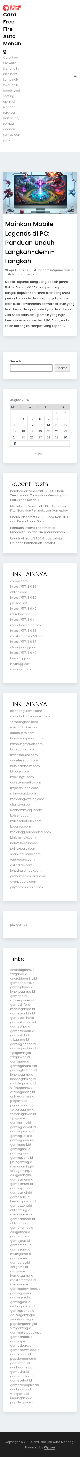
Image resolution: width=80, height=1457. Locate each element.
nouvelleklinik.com (23, 843)
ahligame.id (19, 1267)
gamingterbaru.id (23, 1070)
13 (40, 425)
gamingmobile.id (23, 1048)
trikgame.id (18, 974)
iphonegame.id (21, 1074)
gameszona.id (21, 1205)
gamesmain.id (21, 1192)
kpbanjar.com (20, 826)
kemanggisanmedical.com (30, 832)
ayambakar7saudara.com (30, 716)
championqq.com (23, 647)
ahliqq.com (18, 592)
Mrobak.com (19, 771)
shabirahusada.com (25, 854)
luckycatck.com (22, 749)
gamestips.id (20, 1026)
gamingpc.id (19, 1061)
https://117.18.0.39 (23, 597)
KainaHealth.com (23, 848)
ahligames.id (20, 1223)
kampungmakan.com (26, 744)
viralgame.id (19, 1394)
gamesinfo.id (20, 1004)
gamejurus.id (20, 1240)
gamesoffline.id (22, 1017)
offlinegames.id (22, 1000)
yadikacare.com (22, 859)
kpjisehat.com (21, 815)
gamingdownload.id (25, 1288)
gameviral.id (19, 1371)
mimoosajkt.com (23, 793)
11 (23, 425)
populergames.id (23, 1358)
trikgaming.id (20, 1057)
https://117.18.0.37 (23, 641)
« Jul (38, 453)
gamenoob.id (20, 1354)
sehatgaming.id (22, 1319)
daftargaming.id (22, 1315)
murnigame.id (20, 1254)
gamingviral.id (20, 1297)
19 (31, 431)
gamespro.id (20, 1341)
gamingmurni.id (22, 1131)
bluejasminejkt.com (25, 766)
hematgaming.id (23, 1201)
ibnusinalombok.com (26, 870)
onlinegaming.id (22, 1096)
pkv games (18, 924)
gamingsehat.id (22, 1310)
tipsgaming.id (20, 1053)
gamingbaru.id (21, 1293)
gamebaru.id (20, 1363)
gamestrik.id (19, 1035)
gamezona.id (20, 1249)
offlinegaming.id (22, 1092)
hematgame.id (21, 1275)
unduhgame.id (21, 1398)
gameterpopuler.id (24, 1385)
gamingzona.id (21, 1157)
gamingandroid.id (23, 1066)
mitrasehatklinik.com (26, 821)
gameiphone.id (21, 987)
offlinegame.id (21, 1087)
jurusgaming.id (21, 1162)
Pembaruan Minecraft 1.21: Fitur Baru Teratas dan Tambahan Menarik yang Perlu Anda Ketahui (38, 495)
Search (15, 361)
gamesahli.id (20, 1197)
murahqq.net (20, 614)
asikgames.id (20, 1232)
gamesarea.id (21, 1258)
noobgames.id (21, 1367)
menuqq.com (20, 669)
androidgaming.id (23, 978)
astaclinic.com (21, 865)
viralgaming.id (20, 1328)
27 (40, 437)
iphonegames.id (22, 991)
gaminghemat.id (23, 1127)
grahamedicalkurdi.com (28, 876)
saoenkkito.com (22, 733)
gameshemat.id (22, 1219)
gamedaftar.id (21, 1376)
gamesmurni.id (21, 1184)
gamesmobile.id (22, 1013)
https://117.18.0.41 (23, 619)
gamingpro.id (20, 1302)
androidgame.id (22, 970)
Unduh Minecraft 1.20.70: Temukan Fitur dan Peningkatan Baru (39, 519)
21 (48, 431)
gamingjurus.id (21, 1136)
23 (65, 431)
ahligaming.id (20, 1210)
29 (56, 437)
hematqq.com (21, 658)
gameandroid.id (22, 983)
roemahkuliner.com (24, 727)
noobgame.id (20, 1389)
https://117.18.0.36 (23, 586)
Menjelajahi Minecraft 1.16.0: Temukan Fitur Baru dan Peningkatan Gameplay (39, 508)
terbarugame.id (22, 1109)
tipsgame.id (19, 1118)
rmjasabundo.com (24, 788)
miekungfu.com (22, 777)
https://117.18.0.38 (23, 630)
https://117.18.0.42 (23, 608)
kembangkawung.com (27, 799)
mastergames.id (23, 1280)
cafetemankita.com (25, 782)
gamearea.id (20, 1262)
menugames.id (21, 1214)
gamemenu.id (21, 1245)
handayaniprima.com (26, 738)
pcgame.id (18, 1101)
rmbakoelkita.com (24, 755)
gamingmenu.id (22, 1140)
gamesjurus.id (20, 1188)
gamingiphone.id (23, 1044)
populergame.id (22, 1402)
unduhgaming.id (22, 1306)
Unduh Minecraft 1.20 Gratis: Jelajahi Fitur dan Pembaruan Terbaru (37, 540)
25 (23, 437)
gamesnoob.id (21, 1337)
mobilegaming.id (23, 1083)
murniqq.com (20, 663)
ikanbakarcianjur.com (26, 810)
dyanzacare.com (23, 881)
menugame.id (21, 1284)
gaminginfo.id (20, 1122)
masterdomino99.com (27, 636)
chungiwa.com (21, 804)
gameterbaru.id (22, 1031)
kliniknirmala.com (23, 837)
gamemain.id (20, 1236)
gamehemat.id (21, 1227)
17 (14, 431)
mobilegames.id (22, 1009)
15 (56, 425)
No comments (22, 274)
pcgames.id (19, 1105)
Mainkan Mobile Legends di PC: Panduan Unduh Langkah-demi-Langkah (30, 242)
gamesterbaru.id (23, 1022)
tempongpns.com (24, 722)
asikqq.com (19, 581)
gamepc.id (18, 996)
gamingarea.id (21, 1153)
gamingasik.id (20, 1144)
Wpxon (49, 1447)
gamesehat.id (21, 1380)
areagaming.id (21, 1170)
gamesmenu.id (21, 1179)
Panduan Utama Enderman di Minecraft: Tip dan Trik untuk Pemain (37, 530)
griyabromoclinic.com (26, 887)
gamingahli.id (20, 1149)
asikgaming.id (20, 1175)
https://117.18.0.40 (23, 652)
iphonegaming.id (23, 1079)
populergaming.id (23, 1324)
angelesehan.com (24, 760)
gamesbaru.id (20, 1345)
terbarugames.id (23, 1114)
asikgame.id (19, 1271)
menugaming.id (22, 1166)
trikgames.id (19, 1039)
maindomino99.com (25, 625)
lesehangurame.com (26, 711)
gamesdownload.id (25, 1350)
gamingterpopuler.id (25, 1332)
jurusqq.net (18, 603)
